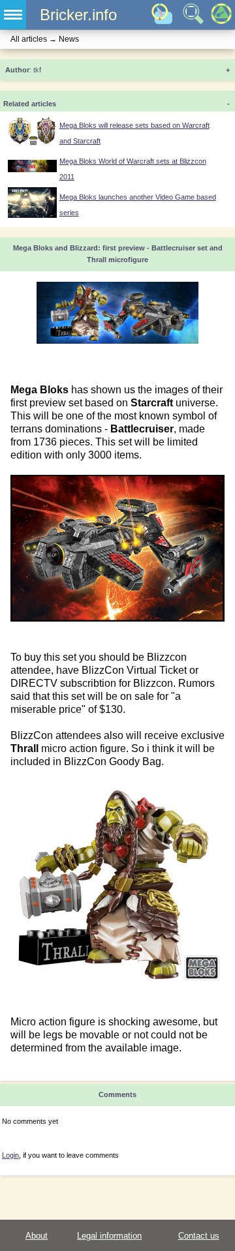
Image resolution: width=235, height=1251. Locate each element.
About (36, 1236)
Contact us (198, 1236)
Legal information (109, 1236)
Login (10, 1155)
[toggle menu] (13, 14)
